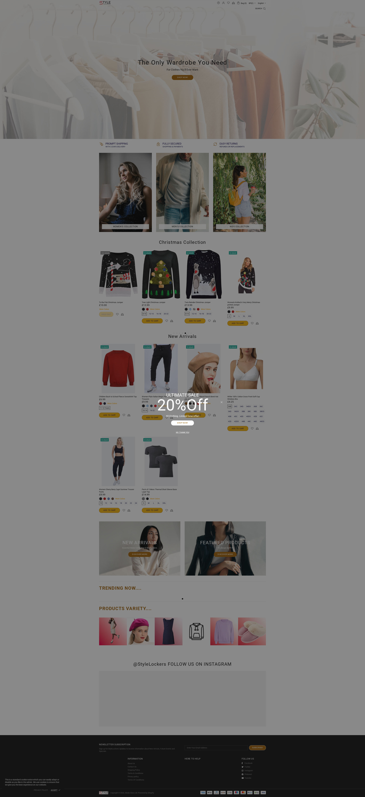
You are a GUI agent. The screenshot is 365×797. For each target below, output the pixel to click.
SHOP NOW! (182, 423)
